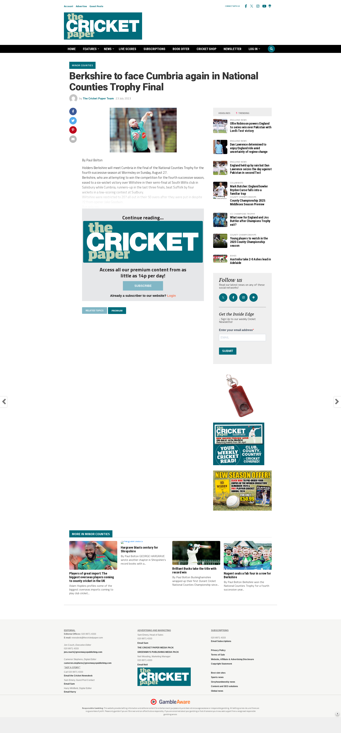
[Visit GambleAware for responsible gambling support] (174, 702)
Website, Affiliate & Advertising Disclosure (232, 659)
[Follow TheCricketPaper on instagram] (258, 6)
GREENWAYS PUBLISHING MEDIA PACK (158, 652)
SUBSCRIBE (143, 285)
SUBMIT (227, 350)
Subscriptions (154, 49)
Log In (253, 49)
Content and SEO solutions (224, 686)
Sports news (217, 677)
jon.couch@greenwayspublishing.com (83, 652)
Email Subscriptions (221, 641)
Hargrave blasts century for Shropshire (139, 549)
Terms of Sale (218, 654)
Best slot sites (218, 673)
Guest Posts (96, 6)
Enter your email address (236, 330)
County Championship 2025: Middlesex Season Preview (248, 202)
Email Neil (142, 664)
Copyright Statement (221, 664)
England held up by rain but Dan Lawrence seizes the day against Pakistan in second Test (251, 168)
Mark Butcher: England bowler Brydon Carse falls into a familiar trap (249, 189)
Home (72, 49)
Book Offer (181, 49)
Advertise (81, 6)
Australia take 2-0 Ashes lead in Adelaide (250, 261)
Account (68, 6)
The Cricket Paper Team (98, 98)
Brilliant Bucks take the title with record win (194, 570)
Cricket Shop (206, 49)
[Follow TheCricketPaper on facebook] (246, 6)
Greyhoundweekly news (223, 682)
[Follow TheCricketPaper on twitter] (252, 6)
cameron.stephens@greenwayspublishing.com (88, 663)
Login (171, 295)
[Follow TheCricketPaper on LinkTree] (270, 6)
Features (90, 49)
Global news (217, 691)
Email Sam (142, 643)
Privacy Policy (218, 650)
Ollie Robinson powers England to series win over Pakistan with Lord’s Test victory (250, 127)
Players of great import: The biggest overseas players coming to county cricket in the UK (91, 577)
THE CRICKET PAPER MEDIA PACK (155, 647)
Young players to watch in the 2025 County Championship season (249, 241)
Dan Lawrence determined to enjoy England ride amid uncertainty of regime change (248, 148)
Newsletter (232, 49)
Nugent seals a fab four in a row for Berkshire (247, 575)
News (108, 49)
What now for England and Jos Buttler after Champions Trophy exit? (250, 220)
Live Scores (127, 49)
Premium (117, 310)
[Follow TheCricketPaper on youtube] (264, 6)
